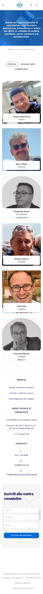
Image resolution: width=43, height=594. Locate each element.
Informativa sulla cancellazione (23, 588)
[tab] (12, 64)
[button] (3, 5)
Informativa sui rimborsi (33, 577)
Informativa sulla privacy (23, 583)
